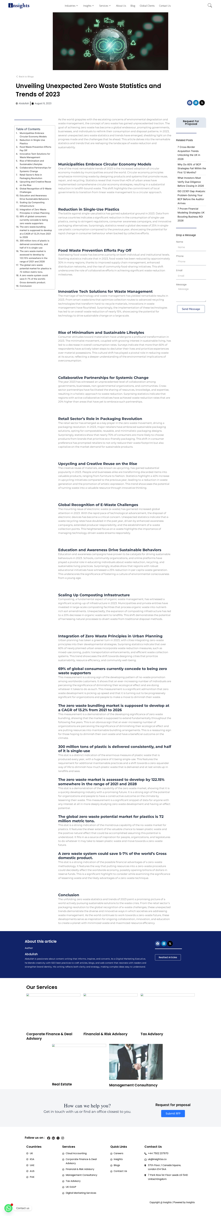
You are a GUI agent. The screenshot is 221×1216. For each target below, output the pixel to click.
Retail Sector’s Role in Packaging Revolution (31, 176)
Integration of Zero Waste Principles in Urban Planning (34, 211)
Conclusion (26, 286)
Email (179, 270)
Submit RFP (173, 1113)
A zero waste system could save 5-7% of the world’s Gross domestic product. (34, 279)
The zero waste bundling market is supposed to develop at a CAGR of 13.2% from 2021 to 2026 (36, 231)
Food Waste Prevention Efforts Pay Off (35, 149)
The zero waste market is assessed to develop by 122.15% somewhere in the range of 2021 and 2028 (33, 256)
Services (103, 5)
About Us (121, 5)
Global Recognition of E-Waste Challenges (35, 190)
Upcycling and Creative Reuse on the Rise (35, 183)
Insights (87, 5)
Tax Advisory (152, 1034)
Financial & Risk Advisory (105, 1034)
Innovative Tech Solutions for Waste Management (35, 156)
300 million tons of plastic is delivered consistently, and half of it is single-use (34, 244)
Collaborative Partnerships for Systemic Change (35, 169)
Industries (70, 5)
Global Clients (147, 5)
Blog (132, 5)
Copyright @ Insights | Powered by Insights (172, 1202)
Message (181, 284)
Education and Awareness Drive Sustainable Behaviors (34, 197)
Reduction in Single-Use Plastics (32, 142)
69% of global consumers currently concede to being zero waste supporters (34, 220)
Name (179, 242)
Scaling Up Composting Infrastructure (32, 204)
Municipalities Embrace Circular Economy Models (33, 135)
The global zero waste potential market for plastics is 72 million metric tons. (35, 268)
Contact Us (165, 5)
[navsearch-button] (210, 5)
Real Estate (62, 1084)
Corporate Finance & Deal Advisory (49, 1036)
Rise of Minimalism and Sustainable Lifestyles (32, 162)
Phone (180, 256)
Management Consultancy (133, 1085)
